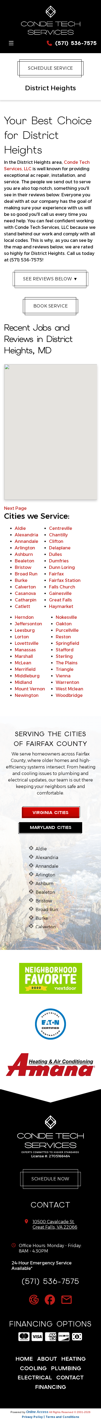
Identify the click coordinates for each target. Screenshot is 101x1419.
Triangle (65, 669)
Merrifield (25, 669)
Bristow (23, 567)
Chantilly (58, 534)
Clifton (56, 541)
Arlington (25, 547)
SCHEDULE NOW (50, 1178)
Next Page (15, 508)
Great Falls (60, 600)
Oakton (64, 623)
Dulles (55, 554)
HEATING (73, 1358)
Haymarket (61, 606)
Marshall (24, 656)
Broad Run (26, 573)
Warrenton (67, 682)
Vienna (63, 675)
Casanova (25, 593)
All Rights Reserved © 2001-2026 (69, 1412)
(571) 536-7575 (75, 43)
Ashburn (24, 554)
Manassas (25, 649)
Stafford (65, 649)
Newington (27, 695)
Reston (63, 636)
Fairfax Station (65, 580)
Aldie (20, 528)
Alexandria (26, 534)
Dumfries (59, 560)
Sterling (64, 656)
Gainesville (60, 593)
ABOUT (47, 1358)
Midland (23, 682)
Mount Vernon (30, 688)
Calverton (25, 587)
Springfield (67, 643)
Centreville (60, 528)
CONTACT (69, 1377)
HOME (24, 1358)
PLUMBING (66, 1368)
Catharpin (25, 600)
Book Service (50, 306)
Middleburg (27, 675)
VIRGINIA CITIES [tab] (50, 812)
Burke (21, 580)
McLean (23, 662)
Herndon (24, 617)
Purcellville (67, 630)
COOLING (33, 1368)
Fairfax (56, 573)
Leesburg (25, 630)
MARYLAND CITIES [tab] (50, 827)
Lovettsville (27, 643)
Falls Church (62, 587)
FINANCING (50, 1387)
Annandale (26, 541)
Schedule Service (50, 68)
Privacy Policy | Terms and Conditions (50, 1417)
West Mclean (69, 688)
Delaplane (60, 547)
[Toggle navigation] (11, 43)
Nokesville (66, 617)
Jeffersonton (28, 623)
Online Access (37, 1412)
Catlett (22, 606)
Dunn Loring (62, 567)
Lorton (22, 636)
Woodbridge (69, 695)
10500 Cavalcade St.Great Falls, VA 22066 (55, 1224)
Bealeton (24, 560)
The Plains (67, 662)
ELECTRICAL (35, 1377)
